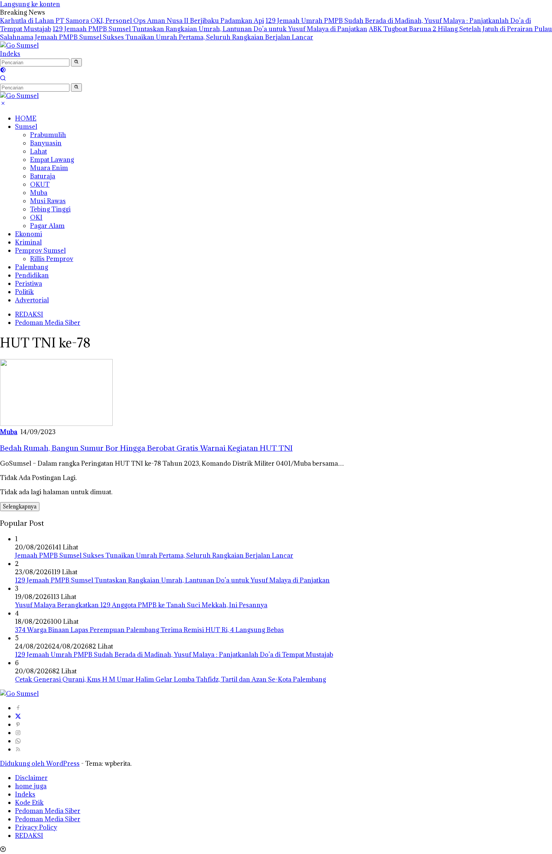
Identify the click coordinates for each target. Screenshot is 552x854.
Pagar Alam (47, 226)
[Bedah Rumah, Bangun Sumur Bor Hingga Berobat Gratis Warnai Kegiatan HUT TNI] (56, 423)
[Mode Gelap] (3, 70)
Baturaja (42, 176)
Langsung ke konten (30, 4)
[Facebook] (18, 708)
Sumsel (26, 126)
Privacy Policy (36, 827)
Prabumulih (48, 135)
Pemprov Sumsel (40, 250)
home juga (31, 786)
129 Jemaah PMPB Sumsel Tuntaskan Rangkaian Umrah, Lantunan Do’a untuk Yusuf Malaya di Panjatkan (210, 29)
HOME (25, 118)
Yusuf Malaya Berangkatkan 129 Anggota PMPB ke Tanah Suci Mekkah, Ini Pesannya (141, 605)
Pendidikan (32, 275)
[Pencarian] (3, 79)
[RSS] (18, 749)
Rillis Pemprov (51, 259)
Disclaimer (31, 778)
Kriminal (28, 242)
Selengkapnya (19, 506)
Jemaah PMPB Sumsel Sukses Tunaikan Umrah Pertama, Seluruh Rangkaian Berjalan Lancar (174, 37)
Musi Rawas (48, 201)
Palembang (31, 267)
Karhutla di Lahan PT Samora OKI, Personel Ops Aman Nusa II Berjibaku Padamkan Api (132, 21)
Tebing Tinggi (50, 209)
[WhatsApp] (18, 741)
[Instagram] (18, 733)
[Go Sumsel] (19, 45)
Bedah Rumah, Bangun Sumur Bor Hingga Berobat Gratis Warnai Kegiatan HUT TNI (146, 448)
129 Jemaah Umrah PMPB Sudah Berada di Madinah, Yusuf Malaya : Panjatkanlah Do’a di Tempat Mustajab (174, 654)
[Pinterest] (18, 724)
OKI (36, 217)
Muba (38, 193)
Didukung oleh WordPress (40, 763)
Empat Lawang (52, 159)
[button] (76, 62)
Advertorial (32, 300)
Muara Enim (49, 168)
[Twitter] (18, 716)
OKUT (40, 184)
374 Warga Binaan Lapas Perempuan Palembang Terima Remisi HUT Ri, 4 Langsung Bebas (149, 630)
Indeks (10, 54)
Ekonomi (28, 234)
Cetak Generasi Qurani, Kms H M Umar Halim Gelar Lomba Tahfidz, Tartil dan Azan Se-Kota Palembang (170, 679)
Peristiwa (28, 283)
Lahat (38, 151)
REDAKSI (29, 314)
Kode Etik (29, 802)
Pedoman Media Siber (47, 322)
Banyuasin (46, 143)
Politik (24, 292)
